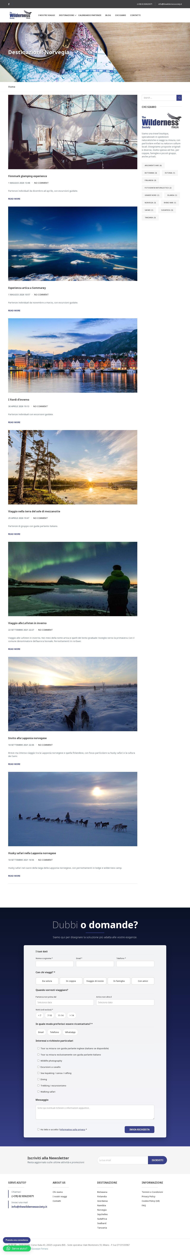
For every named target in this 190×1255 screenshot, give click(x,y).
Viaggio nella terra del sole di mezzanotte (34, 511)
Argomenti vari (153, 165)
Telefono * (121, 958)
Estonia (170, 173)
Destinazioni (66, 15)
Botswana (151, 173)
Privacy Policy (148, 1196)
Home (11, 86)
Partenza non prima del (46, 996)
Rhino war (170, 202)
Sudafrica (167, 210)
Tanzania (150, 217)
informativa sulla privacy (72, 1129)
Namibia (101, 1205)
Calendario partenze (89, 15)
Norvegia (150, 202)
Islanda (172, 195)
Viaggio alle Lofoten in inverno (27, 623)
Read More (14, 198)
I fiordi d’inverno (18, 399)
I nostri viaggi (46, 15)
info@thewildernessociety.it (170, 4)
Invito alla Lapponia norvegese (27, 738)
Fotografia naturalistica (158, 188)
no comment (41, 182)
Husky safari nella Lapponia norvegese (32, 853)
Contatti (135, 15)
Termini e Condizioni (152, 1192)
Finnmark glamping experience (27, 176)
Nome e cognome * (44, 958)
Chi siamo (120, 15)
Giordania (102, 1200)
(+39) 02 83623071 (144, 4)
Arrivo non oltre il (104, 996)
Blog (108, 15)
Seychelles (102, 1214)
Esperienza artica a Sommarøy (27, 288)
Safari (149, 210)
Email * (79, 958)
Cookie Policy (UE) (151, 1200)
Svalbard (101, 1223)
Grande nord (152, 195)
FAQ (144, 1205)
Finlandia (150, 180)
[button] (17, 1248)
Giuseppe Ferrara (39, 1248)
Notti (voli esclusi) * (44, 1009)
